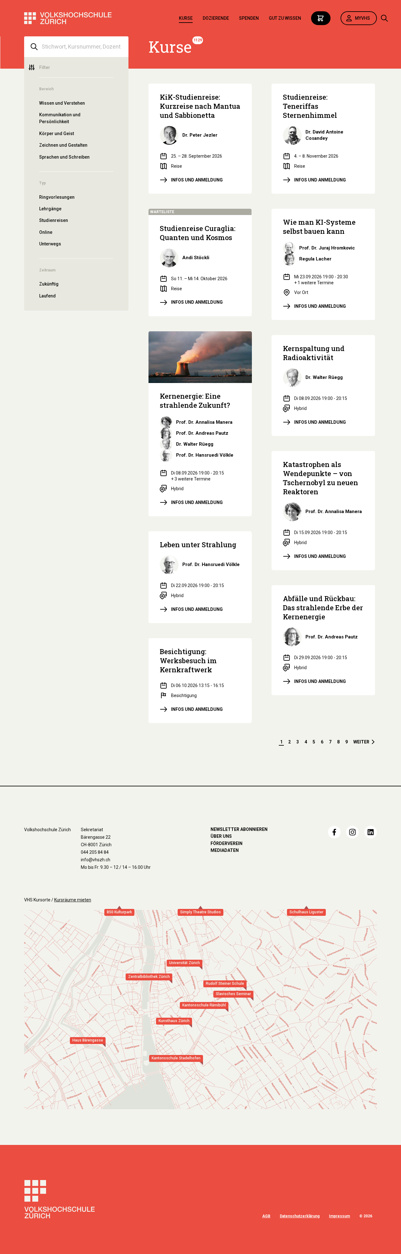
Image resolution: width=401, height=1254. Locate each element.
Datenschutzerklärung (300, 1216)
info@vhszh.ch (95, 859)
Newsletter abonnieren (239, 829)
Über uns (221, 836)
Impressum (339, 1216)
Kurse (186, 18)
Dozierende (216, 18)
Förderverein (226, 843)
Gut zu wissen (285, 18)
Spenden (249, 18)
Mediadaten (225, 850)
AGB (266, 1216)
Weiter (361, 741)
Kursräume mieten (72, 899)
